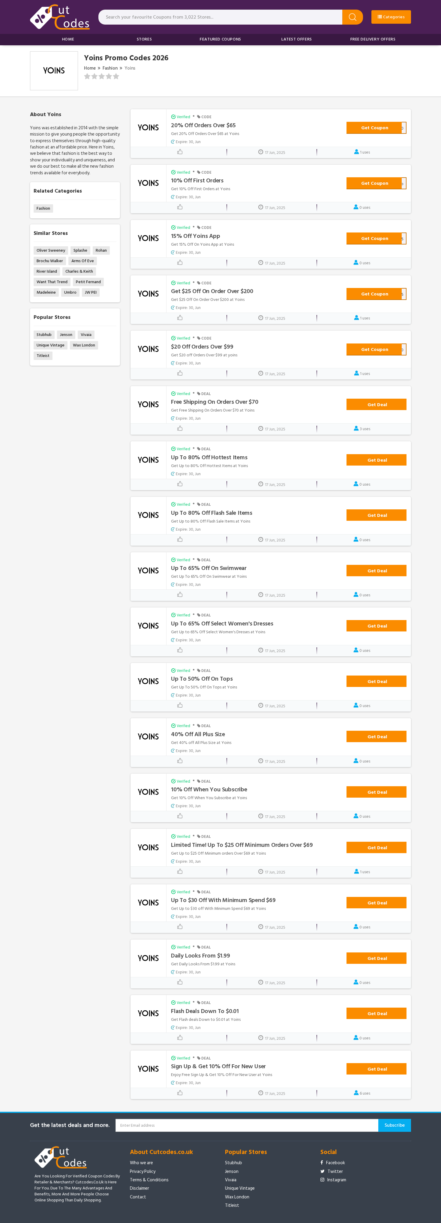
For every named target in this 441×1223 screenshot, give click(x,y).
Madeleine (46, 292)
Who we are (141, 1163)
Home (68, 39)
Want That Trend (52, 281)
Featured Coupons (220, 39)
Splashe (80, 250)
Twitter (335, 1171)
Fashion (110, 68)
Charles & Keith (79, 271)
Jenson (66, 334)
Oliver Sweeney (51, 250)
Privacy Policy (142, 1171)
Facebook (335, 1163)
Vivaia (86, 334)
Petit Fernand (88, 281)
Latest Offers (296, 39)
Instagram (336, 1180)
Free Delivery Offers (373, 39)
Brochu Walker (50, 260)
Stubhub (44, 334)
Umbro (70, 292)
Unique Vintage (50, 345)
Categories (393, 16)
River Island (47, 271)
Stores (144, 39)
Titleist (43, 355)
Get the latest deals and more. (70, 1125)
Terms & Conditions (149, 1180)
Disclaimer (139, 1188)
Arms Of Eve (82, 260)
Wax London (84, 345)
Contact (138, 1197)
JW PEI (91, 292)
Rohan (101, 250)
